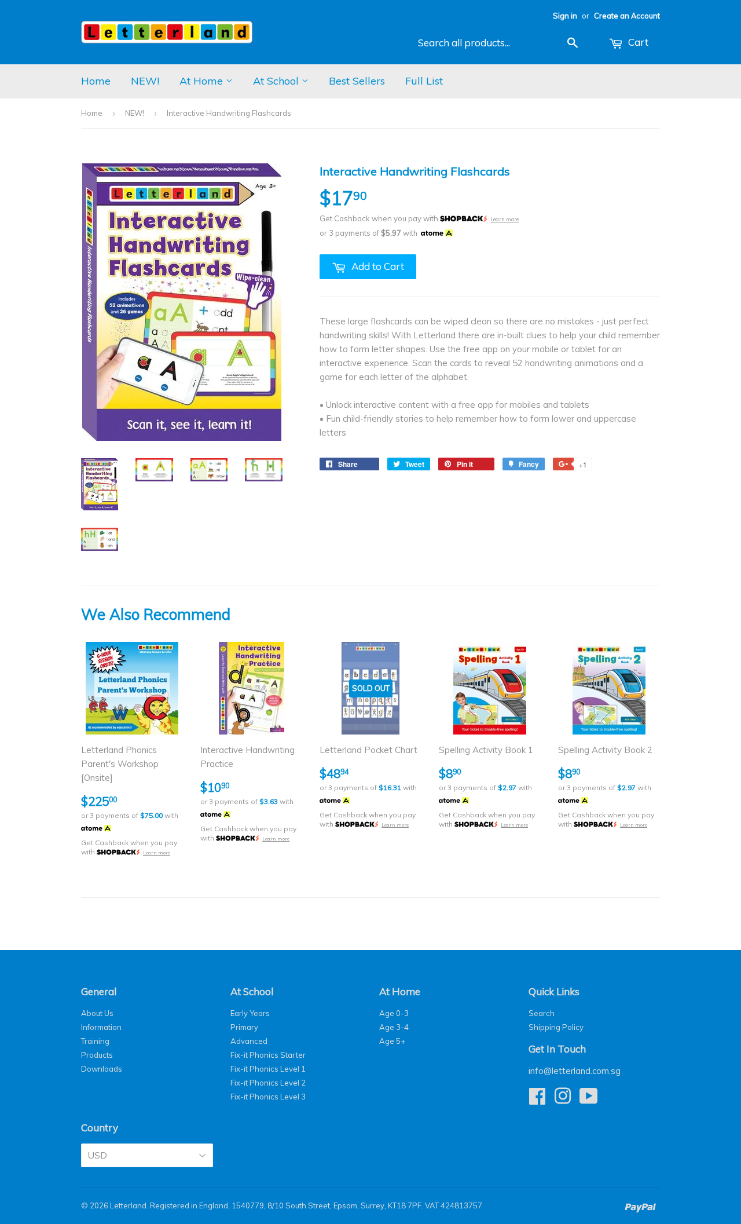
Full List (424, 80)
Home (96, 80)
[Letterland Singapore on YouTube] (588, 1100)
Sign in (565, 15)
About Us (97, 1013)
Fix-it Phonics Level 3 (268, 1096)
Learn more (504, 219)
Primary (244, 1027)
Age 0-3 (394, 1013)
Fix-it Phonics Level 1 (268, 1068)
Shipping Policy (556, 1027)
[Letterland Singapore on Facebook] (537, 1100)
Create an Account (627, 15)
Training (95, 1041)
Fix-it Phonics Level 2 (268, 1082)
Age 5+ (392, 1041)
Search (542, 1013)
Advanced (248, 1041)
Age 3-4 (394, 1027)
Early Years (250, 1013)
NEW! (145, 80)
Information (101, 1027)
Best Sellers (357, 80)
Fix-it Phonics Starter (268, 1054)
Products (97, 1054)
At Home (202, 80)
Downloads (101, 1068)
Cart (637, 42)
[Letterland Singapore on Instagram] (562, 1100)
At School (277, 80)
